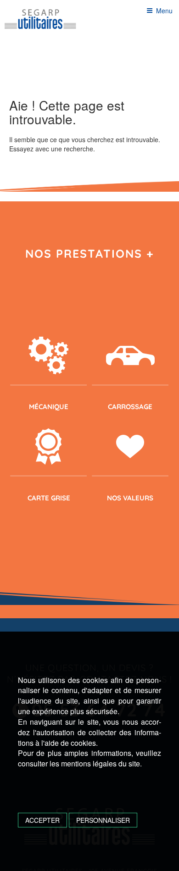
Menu (164, 10)
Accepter (42, 820)
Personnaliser (103, 820)
